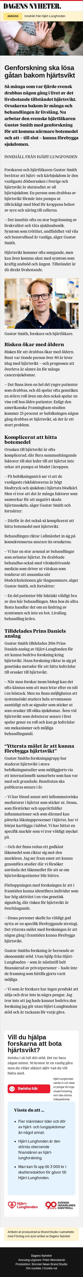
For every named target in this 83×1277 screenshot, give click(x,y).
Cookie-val (50, 1268)
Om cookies (33, 1268)
